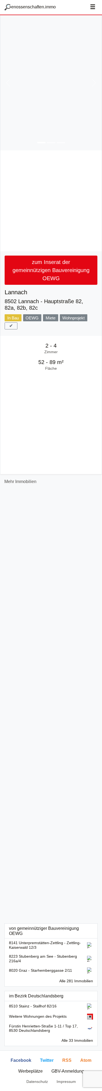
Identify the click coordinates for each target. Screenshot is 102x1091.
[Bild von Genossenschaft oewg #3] (61, 142)
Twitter (47, 1060)
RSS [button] (67, 1060)
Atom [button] (85, 1060)
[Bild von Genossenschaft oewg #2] (51, 142)
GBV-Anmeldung (67, 1071)
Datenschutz (37, 1081)
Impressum (66, 1081)
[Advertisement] (51, 200)
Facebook (21, 1060)
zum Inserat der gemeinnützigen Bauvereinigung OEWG (51, 270)
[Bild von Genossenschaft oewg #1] (41, 142)
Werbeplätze (30, 1071)
